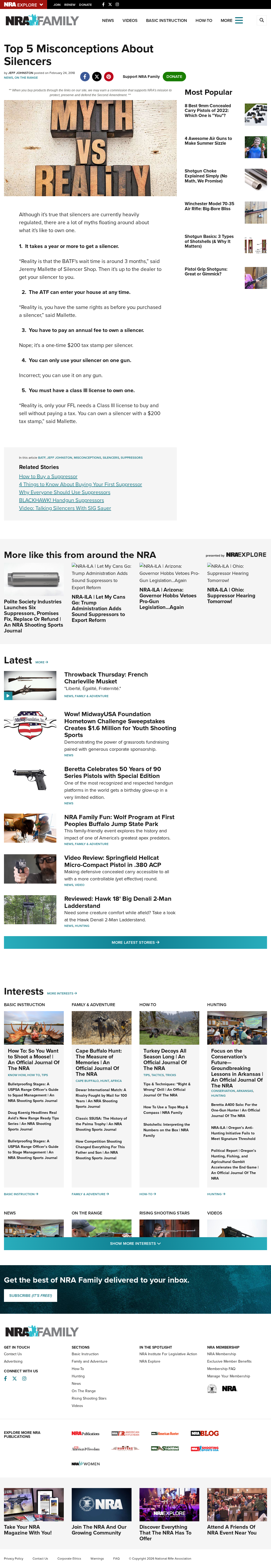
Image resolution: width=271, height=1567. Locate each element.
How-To (204, 20)
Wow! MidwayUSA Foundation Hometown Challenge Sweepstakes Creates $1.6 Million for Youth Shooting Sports (120, 724)
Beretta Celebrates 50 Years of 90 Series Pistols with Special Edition (112, 772)
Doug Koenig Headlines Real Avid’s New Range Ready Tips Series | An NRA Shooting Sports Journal (33, 1121)
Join (57, 4)
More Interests (60, 993)
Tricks (170, 1075)
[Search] (262, 20)
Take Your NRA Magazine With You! (28, 1530)
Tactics (157, 1075)
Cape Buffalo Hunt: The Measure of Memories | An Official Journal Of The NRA (99, 1062)
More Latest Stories (157, 942)
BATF (42, 457)
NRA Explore (149, 1361)
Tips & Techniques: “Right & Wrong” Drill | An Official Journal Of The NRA (167, 1089)
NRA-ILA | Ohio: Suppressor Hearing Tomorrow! (231, 595)
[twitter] (97, 74)
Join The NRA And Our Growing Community (99, 1530)
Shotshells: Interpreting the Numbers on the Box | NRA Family (166, 1130)
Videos (130, 20)
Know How (17, 1075)
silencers (111, 457)
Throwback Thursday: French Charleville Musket (106, 678)
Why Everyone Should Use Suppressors (64, 492)
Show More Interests (164, 1243)
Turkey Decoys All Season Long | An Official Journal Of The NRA (165, 1059)
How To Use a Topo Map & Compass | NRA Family (165, 1109)
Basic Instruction (166, 20)
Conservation (223, 1091)
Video (79, 885)
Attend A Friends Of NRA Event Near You (232, 1530)
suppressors (132, 457)
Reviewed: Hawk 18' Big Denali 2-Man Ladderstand (117, 902)
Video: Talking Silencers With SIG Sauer (65, 508)
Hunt (104, 1080)
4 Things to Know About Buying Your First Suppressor (80, 484)
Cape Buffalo (87, 1080)
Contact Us (13, 1354)
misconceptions (87, 457)
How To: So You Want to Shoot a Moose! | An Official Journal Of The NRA (34, 1059)
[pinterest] (109, 74)
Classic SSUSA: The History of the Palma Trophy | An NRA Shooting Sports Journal (101, 1124)
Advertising (13, 1361)
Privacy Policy (13, 1558)
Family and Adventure (89, 1361)
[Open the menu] (239, 20)
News (108, 20)
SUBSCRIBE (30, 1295)
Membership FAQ (221, 1369)
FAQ (116, 1558)
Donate (85, 4)
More (39, 662)
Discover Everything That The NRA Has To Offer (165, 1532)
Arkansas (245, 1091)
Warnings (97, 1558)
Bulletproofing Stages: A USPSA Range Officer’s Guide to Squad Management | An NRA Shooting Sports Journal (33, 1092)
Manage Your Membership (228, 1376)
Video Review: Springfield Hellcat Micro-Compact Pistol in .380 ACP (112, 861)
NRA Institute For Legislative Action (168, 1354)
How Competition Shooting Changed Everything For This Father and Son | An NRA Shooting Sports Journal (100, 1150)
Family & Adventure (92, 696)
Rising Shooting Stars (164, 1213)
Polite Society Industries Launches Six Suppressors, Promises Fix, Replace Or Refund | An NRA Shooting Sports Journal (33, 616)
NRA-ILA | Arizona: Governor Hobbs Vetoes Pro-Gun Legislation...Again (168, 598)
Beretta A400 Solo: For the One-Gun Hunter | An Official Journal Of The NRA (235, 1110)
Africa (116, 1080)
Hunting (82, 925)
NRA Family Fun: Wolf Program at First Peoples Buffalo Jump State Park (119, 820)
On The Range (26, 77)
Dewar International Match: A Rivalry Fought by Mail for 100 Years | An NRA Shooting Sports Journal (101, 1098)
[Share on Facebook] (85, 74)
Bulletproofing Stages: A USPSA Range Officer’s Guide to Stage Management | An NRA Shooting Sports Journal (33, 1149)
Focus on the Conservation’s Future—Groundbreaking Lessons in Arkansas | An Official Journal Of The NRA (237, 1068)
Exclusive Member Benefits (229, 1361)
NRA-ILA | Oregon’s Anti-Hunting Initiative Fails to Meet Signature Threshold (233, 1133)
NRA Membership (221, 1354)
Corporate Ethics (69, 1558)
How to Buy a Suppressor (48, 476)
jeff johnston (59, 457)
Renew (69, 4)
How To (33, 1075)
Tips (45, 1075)
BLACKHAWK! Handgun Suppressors (61, 500)
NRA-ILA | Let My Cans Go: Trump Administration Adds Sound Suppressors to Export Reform (98, 608)
